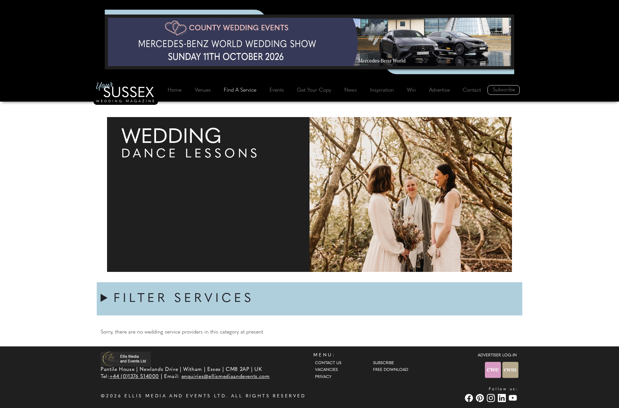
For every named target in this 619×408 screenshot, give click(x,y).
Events (277, 90)
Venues (203, 90)
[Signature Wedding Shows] (309, 42)
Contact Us (328, 363)
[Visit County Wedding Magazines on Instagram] (491, 397)
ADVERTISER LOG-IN (497, 355)
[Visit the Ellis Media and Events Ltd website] (126, 359)
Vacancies (326, 370)
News (350, 90)
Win (411, 90)
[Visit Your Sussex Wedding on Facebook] (470, 397)
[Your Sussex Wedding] (125, 93)
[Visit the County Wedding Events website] (493, 369)
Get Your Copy (314, 90)
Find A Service (240, 90)
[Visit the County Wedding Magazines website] (510, 369)
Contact (472, 90)
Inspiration (382, 90)
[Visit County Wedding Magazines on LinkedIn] (502, 397)
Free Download (390, 370)
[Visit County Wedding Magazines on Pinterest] (481, 397)
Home (175, 90)
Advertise (439, 90)
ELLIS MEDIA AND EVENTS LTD (175, 396)
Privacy (323, 377)
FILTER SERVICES (183, 299)
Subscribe (504, 90)
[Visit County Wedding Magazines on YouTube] (513, 397)
